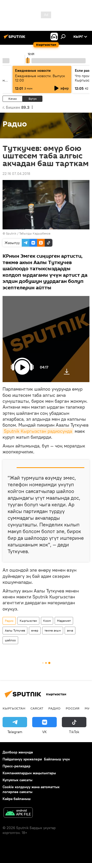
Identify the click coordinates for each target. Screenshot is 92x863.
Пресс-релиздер (16, 766)
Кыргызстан (28, 621)
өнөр (34, 630)
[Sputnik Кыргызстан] (15, 38)
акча (70, 630)
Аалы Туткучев (15, 630)
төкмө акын (52, 630)
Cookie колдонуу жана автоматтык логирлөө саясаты (31, 789)
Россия (72, 708)
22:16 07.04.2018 (16, 173)
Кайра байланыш (17, 798)
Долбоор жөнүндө (18, 752)
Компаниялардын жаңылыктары (29, 773)
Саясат (36, 708)
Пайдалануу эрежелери (22, 759)
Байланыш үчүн (57, 759)
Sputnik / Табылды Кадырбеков (28, 233)
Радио (9, 621)
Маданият (64, 621)
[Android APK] (18, 813)
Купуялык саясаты (17, 780)
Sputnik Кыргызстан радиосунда (38, 431)
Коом (47, 621)
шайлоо (10, 640)
